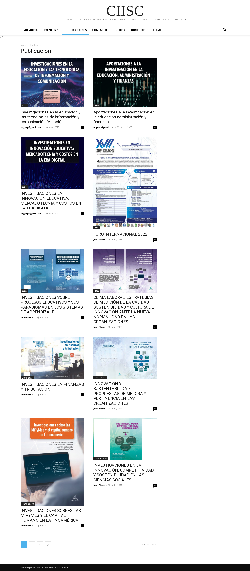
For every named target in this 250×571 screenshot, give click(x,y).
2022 (97, 227)
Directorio (139, 30)
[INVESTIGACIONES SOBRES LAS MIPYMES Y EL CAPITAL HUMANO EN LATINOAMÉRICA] (52, 462)
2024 (24, 105)
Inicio (23, 45)
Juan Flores (99, 239)
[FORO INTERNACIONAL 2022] (125, 183)
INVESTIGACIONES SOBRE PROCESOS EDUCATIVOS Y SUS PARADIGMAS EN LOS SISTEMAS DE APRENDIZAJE (52, 304)
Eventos (50, 30)
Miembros (30, 30)
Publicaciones (76, 30)
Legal (157, 30)
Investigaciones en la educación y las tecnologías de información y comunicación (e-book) (50, 117)
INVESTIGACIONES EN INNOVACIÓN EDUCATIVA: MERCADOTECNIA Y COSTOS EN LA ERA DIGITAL (51, 200)
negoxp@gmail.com (31, 127)
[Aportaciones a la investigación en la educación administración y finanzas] (125, 82)
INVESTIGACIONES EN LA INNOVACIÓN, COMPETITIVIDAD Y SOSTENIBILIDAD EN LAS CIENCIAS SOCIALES (123, 472)
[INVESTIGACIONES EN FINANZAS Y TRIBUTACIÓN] (52, 358)
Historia (119, 30)
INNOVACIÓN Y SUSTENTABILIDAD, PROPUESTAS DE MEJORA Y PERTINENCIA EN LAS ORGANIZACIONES (119, 393)
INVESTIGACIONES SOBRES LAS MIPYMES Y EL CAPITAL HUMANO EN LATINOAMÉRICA (51, 515)
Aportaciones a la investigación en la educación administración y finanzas (123, 117)
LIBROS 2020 (28, 504)
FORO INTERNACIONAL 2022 (120, 234)
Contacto (99, 30)
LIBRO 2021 (27, 377)
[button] (224, 30)
